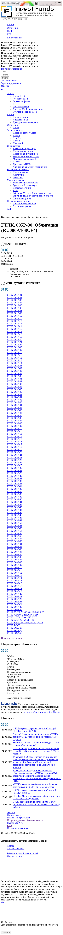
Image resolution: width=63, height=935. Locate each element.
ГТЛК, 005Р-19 (14, 449)
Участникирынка (15, 180)
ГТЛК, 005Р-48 (14, 517)
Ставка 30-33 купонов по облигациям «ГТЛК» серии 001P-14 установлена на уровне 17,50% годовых (36, 751)
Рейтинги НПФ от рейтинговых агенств (33, 195)
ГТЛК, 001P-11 (14, 318)
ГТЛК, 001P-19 (14, 337)
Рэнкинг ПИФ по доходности (28, 109)
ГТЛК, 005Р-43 (14, 507)
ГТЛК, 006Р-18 (14, 588)
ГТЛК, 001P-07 (14, 308)
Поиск (16, 127)
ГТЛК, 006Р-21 (14, 596)
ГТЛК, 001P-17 (14, 331)
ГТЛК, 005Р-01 (14, 405)
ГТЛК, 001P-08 (14, 310)
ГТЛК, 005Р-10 (14, 428)
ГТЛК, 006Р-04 (14, 552)
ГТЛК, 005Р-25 (14, 465)
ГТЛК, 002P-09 (14, 350)
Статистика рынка (22, 206)
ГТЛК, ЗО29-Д (14, 633)
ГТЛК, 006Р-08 (14, 562)
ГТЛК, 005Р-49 (14, 520)
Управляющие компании (25, 182)
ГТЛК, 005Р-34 (14, 486)
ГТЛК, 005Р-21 (14, 455)
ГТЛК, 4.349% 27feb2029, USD (22, 614)
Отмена (5, 86)
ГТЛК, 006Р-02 (14, 546)
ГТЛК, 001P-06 (14, 305)
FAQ (9, 825)
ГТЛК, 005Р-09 (14, 426)
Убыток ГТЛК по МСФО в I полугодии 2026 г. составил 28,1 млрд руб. (36, 743)
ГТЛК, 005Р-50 (14, 523)
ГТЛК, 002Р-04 (14, 373)
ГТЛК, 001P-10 (14, 316)
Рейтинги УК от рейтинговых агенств (32, 193)
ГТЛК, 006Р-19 (14, 591)
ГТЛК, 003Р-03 (14, 384)
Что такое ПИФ (20, 98)
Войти (4, 69)
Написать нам (14, 815)
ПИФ (9, 31)
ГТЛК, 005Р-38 (14, 494)
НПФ (15, 190)
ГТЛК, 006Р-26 (14, 609)
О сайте (11, 812)
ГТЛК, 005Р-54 (14, 531)
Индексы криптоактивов (25, 154)
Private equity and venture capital (22, 853)
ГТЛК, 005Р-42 (14, 504)
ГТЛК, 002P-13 (14, 360)
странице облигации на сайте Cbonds (41, 712)
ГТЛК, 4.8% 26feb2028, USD (21, 620)
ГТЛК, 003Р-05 (14, 389)
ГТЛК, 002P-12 (14, 357)
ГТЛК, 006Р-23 (14, 601)
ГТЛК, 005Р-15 (14, 439)
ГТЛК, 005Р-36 (14, 491)
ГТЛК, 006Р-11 (14, 570)
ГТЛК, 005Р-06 (14, 418)
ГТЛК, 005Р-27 (14, 470)
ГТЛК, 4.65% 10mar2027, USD (22, 617)
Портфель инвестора (17, 828)
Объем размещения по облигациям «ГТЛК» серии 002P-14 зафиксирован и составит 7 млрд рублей (36, 804)
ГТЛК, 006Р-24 (14, 604)
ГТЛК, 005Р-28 (14, 473)
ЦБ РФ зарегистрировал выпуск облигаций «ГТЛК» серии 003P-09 (34, 729)
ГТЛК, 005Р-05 (14, 415)
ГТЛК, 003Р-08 (14, 394)
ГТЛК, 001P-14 (14, 326)
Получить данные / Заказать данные (25, 820)
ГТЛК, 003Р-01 (14, 378)
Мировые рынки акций (24, 159)
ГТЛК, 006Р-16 (14, 583)
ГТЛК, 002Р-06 (14, 376)
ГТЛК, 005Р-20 (14, 452)
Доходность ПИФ (22, 164)
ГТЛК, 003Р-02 (14, 381)
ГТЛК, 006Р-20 (14, 593)
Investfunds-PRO (15, 823)
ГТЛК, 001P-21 (14, 342)
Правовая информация (18, 817)
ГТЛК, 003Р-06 (14, 392)
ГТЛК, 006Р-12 (14, 573)
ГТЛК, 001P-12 (14, 321)
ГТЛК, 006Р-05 (14, 554)
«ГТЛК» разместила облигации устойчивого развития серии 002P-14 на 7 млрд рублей (35, 785)
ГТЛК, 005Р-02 (14, 407)
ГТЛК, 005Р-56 (14, 536)
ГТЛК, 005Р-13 (14, 434)
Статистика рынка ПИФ (25, 112)
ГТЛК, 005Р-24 (14, 462)
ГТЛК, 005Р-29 (14, 475)
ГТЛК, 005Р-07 (14, 420)
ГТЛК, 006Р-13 (14, 575)
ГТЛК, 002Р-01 (14, 365)
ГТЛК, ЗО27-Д (14, 628)
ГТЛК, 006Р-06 (14, 557)
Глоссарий (18, 177)
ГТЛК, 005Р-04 (14, 413)
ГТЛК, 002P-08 (14, 347)
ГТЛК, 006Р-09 (14, 565)
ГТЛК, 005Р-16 (14, 441)
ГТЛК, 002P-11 (14, 355)
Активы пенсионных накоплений (30, 167)
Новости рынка (20, 172)
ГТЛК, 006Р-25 (14, 607)
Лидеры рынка (20, 119)
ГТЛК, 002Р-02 (14, 368)
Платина (17, 140)
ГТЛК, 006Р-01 (14, 544)
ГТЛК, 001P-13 (14, 323)
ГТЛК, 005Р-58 (14, 541)
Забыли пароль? (9, 80)
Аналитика (18, 175)
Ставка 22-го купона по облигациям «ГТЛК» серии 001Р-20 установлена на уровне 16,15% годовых (35, 737)
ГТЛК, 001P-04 (14, 302)
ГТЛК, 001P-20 (14, 339)
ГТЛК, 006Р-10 (14, 567)
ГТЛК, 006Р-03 (14, 549)
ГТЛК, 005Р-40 (14, 499)
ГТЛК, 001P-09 (14, 313)
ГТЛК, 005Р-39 (14, 496)
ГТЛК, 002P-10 (14, 352)
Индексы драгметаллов (24, 133)
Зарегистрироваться (11, 83)
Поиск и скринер (21, 117)
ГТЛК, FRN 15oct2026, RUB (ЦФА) (25, 622)
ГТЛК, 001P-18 (14, 334)
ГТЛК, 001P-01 (14, 295)
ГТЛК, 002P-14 (14, 363)
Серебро (17, 138)
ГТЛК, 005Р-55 (14, 533)
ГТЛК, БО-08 (13, 625)
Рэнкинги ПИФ (21, 106)
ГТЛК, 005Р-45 (14, 512)
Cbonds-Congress (15, 848)
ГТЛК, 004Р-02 (14, 399)
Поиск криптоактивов (24, 151)
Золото (16, 135)
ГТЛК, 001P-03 (14, 300)
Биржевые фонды (21, 101)
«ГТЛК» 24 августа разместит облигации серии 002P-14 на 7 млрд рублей (36, 797)
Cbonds (10, 846)
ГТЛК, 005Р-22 (14, 457)
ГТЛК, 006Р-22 (14, 599)
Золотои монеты (15, 130)
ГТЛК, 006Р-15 (14, 580)
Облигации (12, 28)
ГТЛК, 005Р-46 (14, 515)
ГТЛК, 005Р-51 (14, 525)
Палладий (18, 143)
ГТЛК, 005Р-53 (14, 528)
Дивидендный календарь (25, 122)
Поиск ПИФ (19, 96)
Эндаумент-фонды (22, 198)
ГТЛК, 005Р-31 (14, 478)
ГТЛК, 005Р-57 (14, 538)
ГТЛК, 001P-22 (14, 344)
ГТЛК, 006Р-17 (14, 586)
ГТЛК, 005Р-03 (14, 410)
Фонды (10, 93)
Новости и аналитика (18, 169)
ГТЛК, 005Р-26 (14, 468)
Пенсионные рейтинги (24, 203)
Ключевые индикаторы (24, 148)
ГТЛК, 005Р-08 (14, 423)
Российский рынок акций (26, 156)
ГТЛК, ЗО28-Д (14, 630)
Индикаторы (13, 146)
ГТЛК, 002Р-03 (14, 371)
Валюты (17, 161)
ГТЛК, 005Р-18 (14, 447)
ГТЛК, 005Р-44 (14, 510)
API (9, 209)
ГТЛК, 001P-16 (14, 329)
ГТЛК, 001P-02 (14, 297)
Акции (10, 24)
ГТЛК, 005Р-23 (14, 460)
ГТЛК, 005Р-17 (14, 444)
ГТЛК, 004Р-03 (14, 402)
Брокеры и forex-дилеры (25, 185)
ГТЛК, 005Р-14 (14, 436)
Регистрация (15, 69)
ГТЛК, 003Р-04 (14, 386)
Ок (2, 902)
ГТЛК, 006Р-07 (14, 559)
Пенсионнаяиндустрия (18, 201)
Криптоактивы (14, 37)
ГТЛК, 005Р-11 (14, 431)
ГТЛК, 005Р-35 (14, 489)
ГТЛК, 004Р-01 (14, 397)
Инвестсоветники (22, 188)
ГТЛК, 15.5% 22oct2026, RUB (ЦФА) (25, 612)
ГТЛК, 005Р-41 (14, 502)
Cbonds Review (14, 856)
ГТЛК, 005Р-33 (14, 483)
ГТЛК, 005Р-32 (14, 481)
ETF (9, 34)
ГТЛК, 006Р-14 (14, 578)
